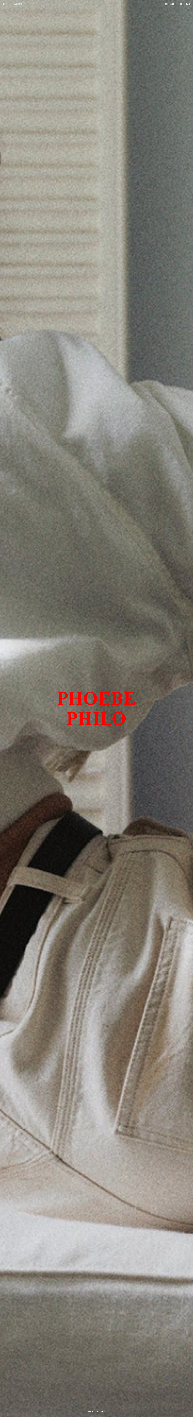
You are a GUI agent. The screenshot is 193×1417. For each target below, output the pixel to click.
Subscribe (169, 4)
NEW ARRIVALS (96, 1411)
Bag (188, 4)
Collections (17, 4)
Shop (5, 4)
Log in (180, 4)
